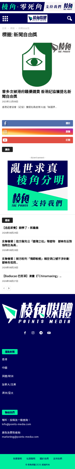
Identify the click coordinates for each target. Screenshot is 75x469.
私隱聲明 (30, 458)
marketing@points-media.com (20, 436)
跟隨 (68, 131)
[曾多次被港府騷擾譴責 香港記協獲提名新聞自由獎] (37, 64)
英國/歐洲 (7, 376)
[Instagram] (34, 333)
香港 (4, 359)
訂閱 (68, 139)
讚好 (68, 123)
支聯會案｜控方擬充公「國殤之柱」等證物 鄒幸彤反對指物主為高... (37, 243)
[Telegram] (42, 333)
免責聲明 (17, 458)
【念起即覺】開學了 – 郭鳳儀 (20, 228)
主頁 (4, 28)
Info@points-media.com (16, 424)
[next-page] (9, 288)
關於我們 (44, 458)
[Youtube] (49, 333)
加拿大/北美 (9, 384)
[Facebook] (26, 333)
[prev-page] (4, 288)
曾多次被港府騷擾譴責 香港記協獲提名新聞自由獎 (36, 94)
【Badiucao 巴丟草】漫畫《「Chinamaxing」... (31, 276)
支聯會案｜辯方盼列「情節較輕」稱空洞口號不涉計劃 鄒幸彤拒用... (37, 260)
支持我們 (57, 458)
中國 (4, 367)
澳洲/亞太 (7, 393)
